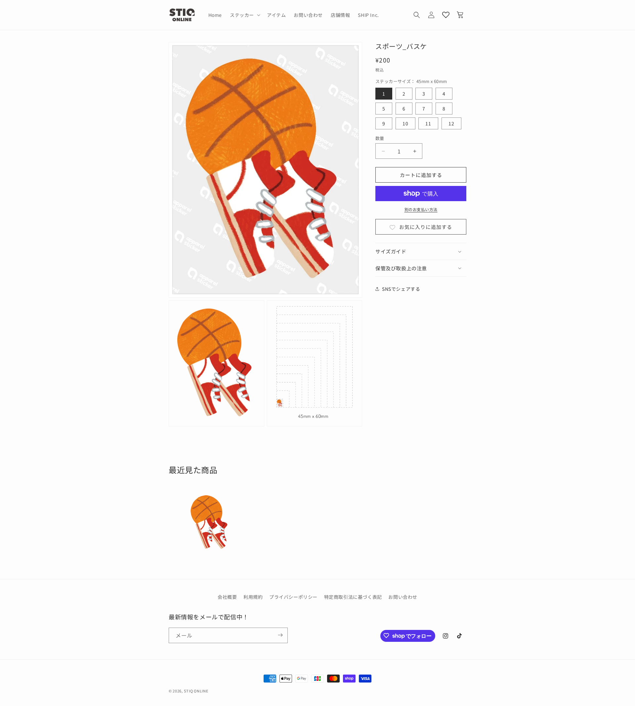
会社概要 (227, 597)
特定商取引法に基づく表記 (353, 597)
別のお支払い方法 (421, 209)
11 (428, 123)
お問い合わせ (402, 597)
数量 (379, 138)
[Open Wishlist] (446, 15)
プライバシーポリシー (293, 597)
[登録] (280, 635)
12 (451, 123)
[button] (244, 15)
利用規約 (253, 597)
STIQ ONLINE (196, 690)
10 (405, 123)
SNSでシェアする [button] (401, 288)
